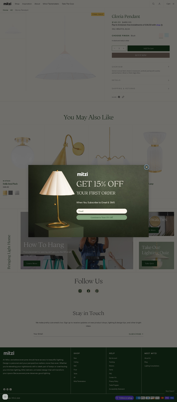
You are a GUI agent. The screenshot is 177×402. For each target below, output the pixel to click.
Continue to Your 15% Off (102, 217)
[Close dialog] (146, 167)
